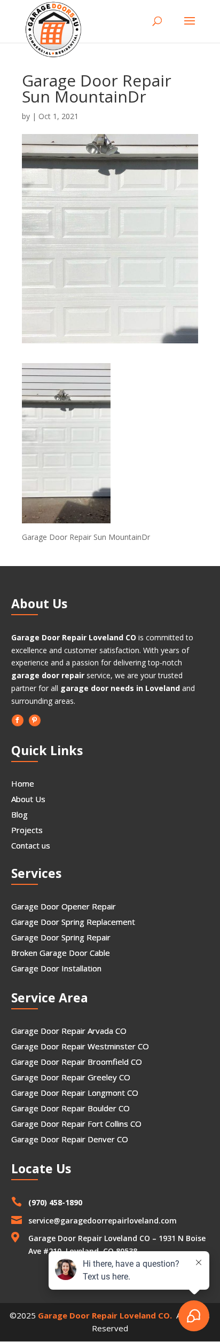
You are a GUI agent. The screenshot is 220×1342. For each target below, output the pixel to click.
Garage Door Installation (56, 968)
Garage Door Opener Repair (63, 906)
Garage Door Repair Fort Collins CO (76, 1123)
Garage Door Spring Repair (61, 937)
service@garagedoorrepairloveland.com (102, 1220)
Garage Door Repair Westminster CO (80, 1046)
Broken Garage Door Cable (60, 952)
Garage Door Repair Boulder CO (70, 1108)
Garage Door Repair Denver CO (69, 1139)
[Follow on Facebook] (17, 720)
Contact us (30, 845)
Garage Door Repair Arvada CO (69, 1030)
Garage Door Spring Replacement (73, 921)
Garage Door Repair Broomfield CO (76, 1061)
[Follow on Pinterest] (34, 720)
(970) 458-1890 (55, 1202)
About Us (28, 799)
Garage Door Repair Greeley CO (70, 1077)
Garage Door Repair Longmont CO (74, 1092)
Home (22, 783)
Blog (19, 814)
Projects (27, 830)
